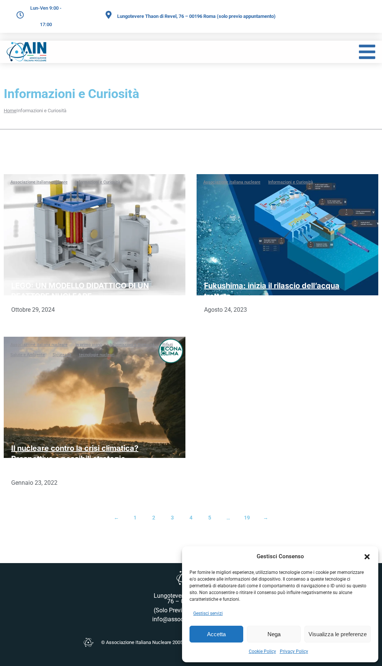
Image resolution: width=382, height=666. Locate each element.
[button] (367, 556)
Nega (274, 634)
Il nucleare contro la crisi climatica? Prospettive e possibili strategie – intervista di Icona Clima (74, 459)
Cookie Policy (262, 651)
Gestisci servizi (208, 613)
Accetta (216, 634)
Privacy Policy (294, 651)
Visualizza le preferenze (338, 634)
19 (247, 518)
